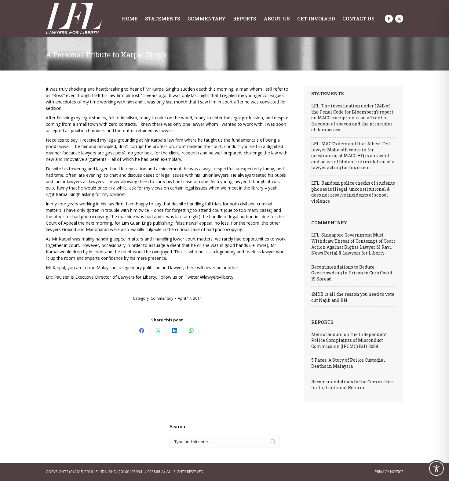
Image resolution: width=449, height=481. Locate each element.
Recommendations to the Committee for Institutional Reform (352, 385)
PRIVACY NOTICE (389, 471)
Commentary (162, 298)
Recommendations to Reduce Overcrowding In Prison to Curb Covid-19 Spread (352, 273)
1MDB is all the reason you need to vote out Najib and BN (352, 297)
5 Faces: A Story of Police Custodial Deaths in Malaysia (348, 363)
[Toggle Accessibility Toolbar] (436, 468)
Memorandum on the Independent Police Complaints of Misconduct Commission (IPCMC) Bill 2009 (349, 340)
